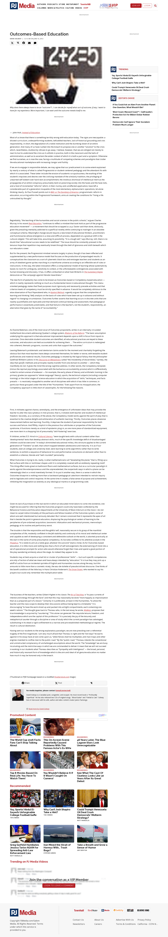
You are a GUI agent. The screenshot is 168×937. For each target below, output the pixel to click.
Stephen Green (50, 853)
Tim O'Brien (14, 818)
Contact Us (78, 919)
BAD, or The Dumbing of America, (65, 192)
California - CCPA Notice (148, 924)
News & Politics (56, 8)
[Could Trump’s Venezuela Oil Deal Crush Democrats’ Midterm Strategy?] (92, 798)
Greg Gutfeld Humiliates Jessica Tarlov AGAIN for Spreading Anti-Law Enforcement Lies (24, 848)
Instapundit (72, 4)
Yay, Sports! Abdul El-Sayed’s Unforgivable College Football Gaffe (23, 812)
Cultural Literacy (45, 436)
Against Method (57, 292)
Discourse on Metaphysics (50, 359)
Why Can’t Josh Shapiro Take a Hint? (57, 811)
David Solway (15, 39)
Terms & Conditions (126, 924)
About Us (99, 919)
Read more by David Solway (39, 709)
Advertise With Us (125, 919)
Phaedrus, (14, 542)
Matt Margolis (83, 820)
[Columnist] (18, 695)
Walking (87, 610)
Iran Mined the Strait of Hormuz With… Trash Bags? (57, 847)
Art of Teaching (77, 594)
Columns (41, 8)
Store (62, 4)
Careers (98, 924)
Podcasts (52, 4)
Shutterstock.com (61, 677)
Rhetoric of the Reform (74, 333)
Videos (78, 8)
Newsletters (79, 924)
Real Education (35, 223)
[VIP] (86, 7)
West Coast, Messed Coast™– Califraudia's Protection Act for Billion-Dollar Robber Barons (132, 115)
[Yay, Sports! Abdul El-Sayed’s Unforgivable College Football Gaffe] (25, 798)
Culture (69, 8)
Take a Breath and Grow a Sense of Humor (92, 846)
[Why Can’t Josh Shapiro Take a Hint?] (59, 798)
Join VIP (136, 5)
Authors (41, 4)
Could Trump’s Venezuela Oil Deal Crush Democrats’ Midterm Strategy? (92, 813)
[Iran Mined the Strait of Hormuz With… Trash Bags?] (59, 833)
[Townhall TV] (86, 4)
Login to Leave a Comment (59, 885)
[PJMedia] (22, 6)
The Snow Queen (75, 569)
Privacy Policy (144, 919)
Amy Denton (82, 850)
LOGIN (147, 5)
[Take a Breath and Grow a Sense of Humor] (92, 833)
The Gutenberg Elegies (93, 272)
